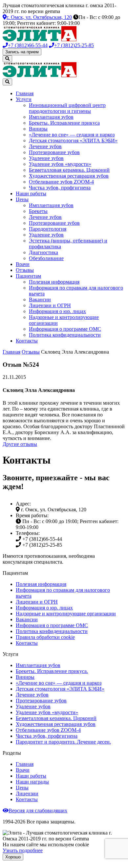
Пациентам (28, 276)
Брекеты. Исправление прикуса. (52, 671)
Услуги (24, 99)
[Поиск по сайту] (7, 58)
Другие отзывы (20, 444)
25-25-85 (74, 45)
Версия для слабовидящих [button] (38, 810)
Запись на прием (22, 51)
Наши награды (32, 781)
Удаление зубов (46, 158)
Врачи (23, 264)
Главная (24, 93)
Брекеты (38, 211)
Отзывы (25, 270)
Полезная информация (54, 282)
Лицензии (27, 793)
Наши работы (31, 193)
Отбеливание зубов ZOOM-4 (61, 182)
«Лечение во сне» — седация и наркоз (72, 134)
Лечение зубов (45, 146)
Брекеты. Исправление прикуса (64, 123)
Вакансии (40, 299)
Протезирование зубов (54, 152)
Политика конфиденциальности (65, 335)
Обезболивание (46, 258)
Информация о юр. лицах (57, 311)
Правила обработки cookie (45, 637)
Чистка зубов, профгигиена (60, 187)
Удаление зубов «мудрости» (60, 164)
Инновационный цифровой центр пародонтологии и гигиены (67, 108)
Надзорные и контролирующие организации (66, 613)
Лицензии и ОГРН (50, 305)
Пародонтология (47, 229)
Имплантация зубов (51, 117)
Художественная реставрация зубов (69, 176)
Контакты (27, 340)
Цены (22, 199)
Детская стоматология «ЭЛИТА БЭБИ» (73, 140)
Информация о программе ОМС (65, 329)
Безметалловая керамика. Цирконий (69, 170)
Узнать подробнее (23, 850)
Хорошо (13, 856)
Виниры (38, 129)
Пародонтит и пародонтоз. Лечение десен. (63, 742)
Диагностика (43, 252)
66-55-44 (28, 45)
